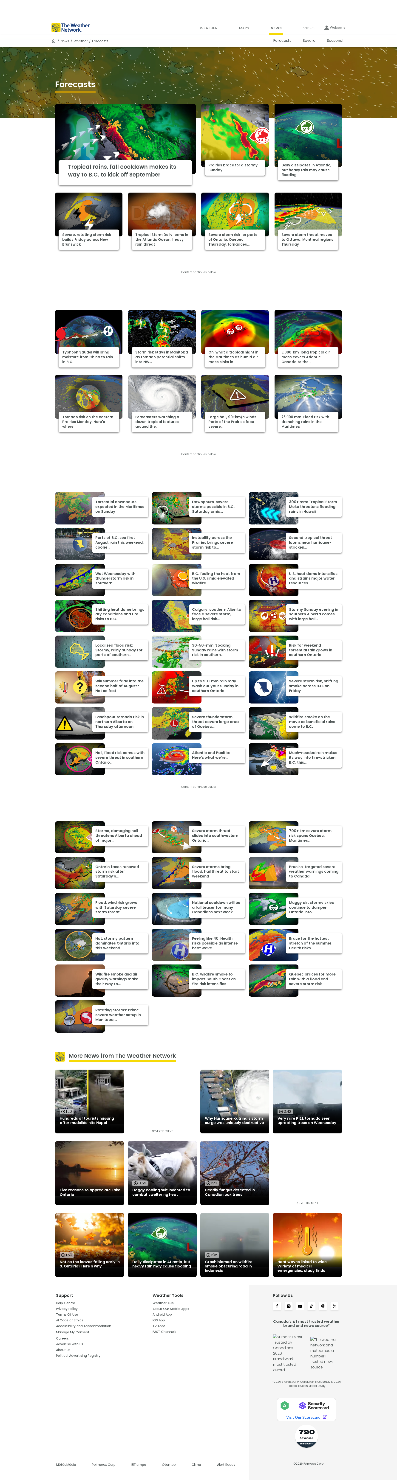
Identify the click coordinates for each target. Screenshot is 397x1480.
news (65, 41)
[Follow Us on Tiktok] (311, 1306)
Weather (81, 41)
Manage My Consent (72, 1332)
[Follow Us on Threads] (323, 1306)
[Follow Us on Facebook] (277, 1306)
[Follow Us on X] (334, 1306)
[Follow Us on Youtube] (300, 1306)
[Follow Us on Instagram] (288, 1306)
